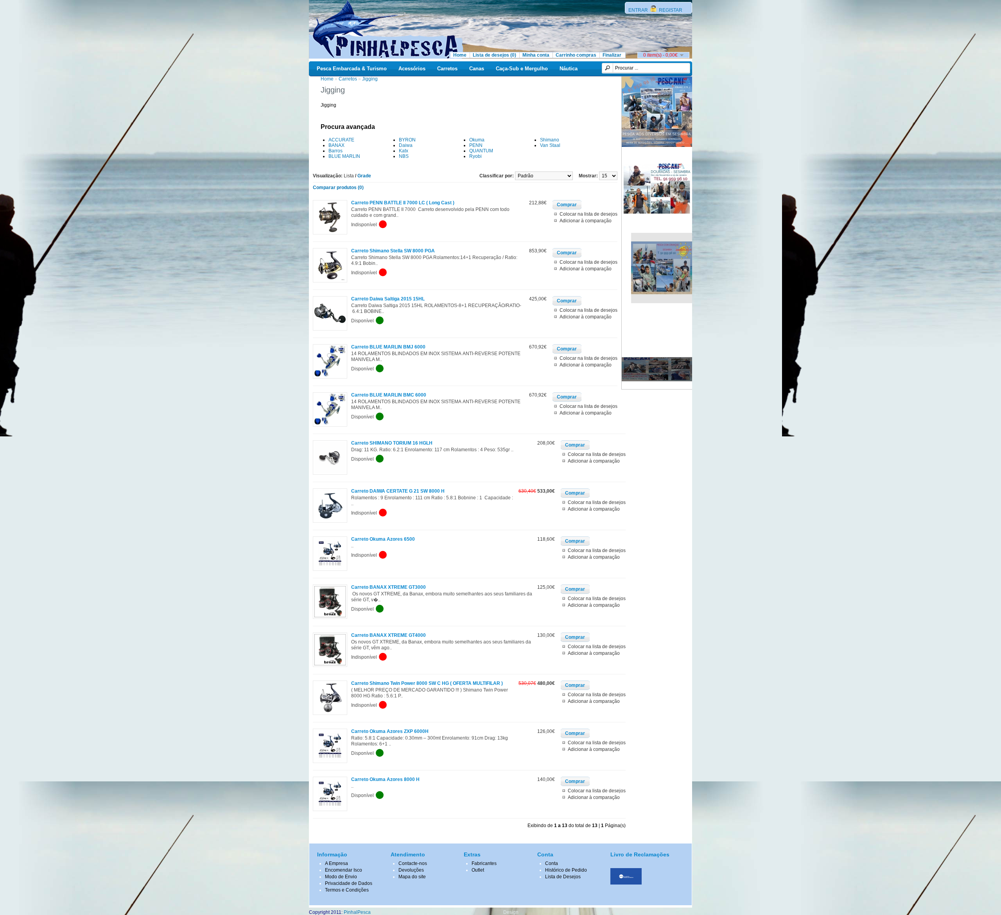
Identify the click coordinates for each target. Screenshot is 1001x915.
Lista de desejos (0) (494, 55)
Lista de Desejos (563, 876)
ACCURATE (341, 140)
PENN (476, 145)
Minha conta (535, 55)
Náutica (569, 68)
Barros (335, 151)
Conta (551, 863)
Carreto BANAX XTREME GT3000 (388, 587)
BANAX (336, 145)
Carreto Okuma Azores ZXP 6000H (390, 731)
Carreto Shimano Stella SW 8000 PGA (393, 251)
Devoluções (411, 870)
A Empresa (336, 863)
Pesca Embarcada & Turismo (352, 68)
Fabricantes (484, 863)
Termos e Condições (347, 890)
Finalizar (612, 55)
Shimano (549, 140)
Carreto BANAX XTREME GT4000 (388, 635)
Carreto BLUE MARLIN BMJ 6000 (388, 347)
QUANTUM (481, 151)
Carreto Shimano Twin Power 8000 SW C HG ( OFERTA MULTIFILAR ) (427, 683)
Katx (403, 151)
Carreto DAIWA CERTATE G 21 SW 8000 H (398, 491)
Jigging (370, 79)
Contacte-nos (412, 863)
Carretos (447, 68)
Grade (364, 176)
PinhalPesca (357, 912)
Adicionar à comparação (586, 220)
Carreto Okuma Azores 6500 (383, 539)
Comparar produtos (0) (338, 187)
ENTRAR (638, 10)
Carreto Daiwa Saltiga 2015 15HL (388, 299)
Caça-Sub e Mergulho (522, 68)
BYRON (407, 140)
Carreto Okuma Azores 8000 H (385, 779)
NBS (404, 156)
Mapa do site (412, 876)
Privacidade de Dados (348, 883)
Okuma (476, 140)
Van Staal (550, 145)
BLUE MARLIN (344, 156)
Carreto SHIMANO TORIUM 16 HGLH (391, 443)
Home (459, 55)
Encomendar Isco (343, 870)
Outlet (478, 870)
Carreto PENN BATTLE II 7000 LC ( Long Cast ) (402, 203)
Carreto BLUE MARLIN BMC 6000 (388, 395)
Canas (476, 68)
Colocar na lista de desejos (588, 214)
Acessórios (411, 68)
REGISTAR (670, 10)
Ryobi (475, 156)
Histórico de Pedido (566, 870)
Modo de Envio (341, 876)
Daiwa (406, 145)
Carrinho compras (576, 55)
